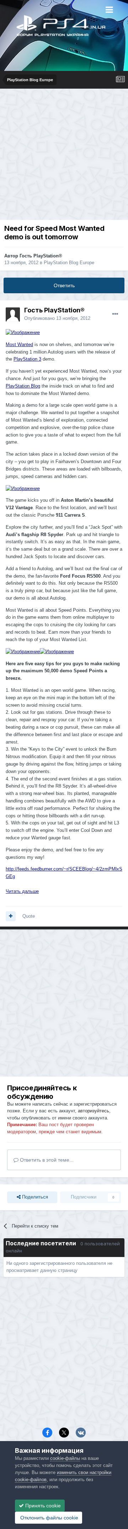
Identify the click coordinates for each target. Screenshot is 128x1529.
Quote (28, 916)
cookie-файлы (65, 1458)
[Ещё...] (115, 314)
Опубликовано (57, 318)
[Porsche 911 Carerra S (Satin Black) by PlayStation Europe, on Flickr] (23, 488)
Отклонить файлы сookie (48, 1517)
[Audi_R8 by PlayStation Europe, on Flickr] (57, 651)
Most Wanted (19, 344)
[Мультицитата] (11, 916)
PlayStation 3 (27, 359)
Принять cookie (42, 1505)
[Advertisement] (64, 156)
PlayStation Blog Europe (69, 262)
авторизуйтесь (93, 1110)
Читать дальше (22, 891)
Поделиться (34, 1197)
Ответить (64, 285)
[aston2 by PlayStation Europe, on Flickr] (23, 332)
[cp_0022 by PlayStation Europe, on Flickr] (23, 651)
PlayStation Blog (23, 386)
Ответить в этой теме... (46, 1160)
